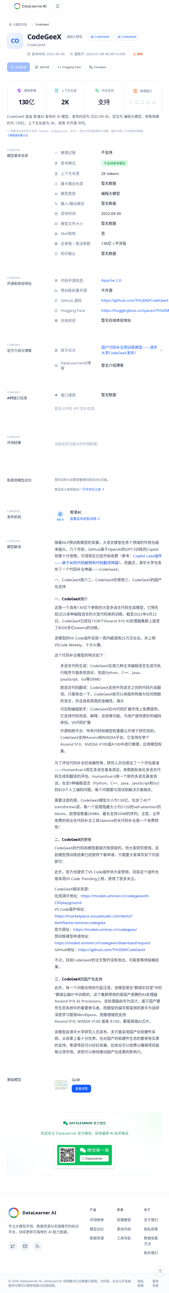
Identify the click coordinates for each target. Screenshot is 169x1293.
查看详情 (81, 1088)
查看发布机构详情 (83, 519)
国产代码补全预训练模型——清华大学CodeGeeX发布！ (129, 350)
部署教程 (124, 1220)
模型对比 (97, 1229)
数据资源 (97, 1238)
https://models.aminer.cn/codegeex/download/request (102, 943)
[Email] (25, 1246)
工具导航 (124, 1238)
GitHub (44, 67)
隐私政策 (151, 1229)
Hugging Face (71, 67)
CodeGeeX (128, 36)
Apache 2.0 (111, 280)
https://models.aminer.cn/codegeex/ (105, 929)
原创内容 (124, 1229)
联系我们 (151, 1253)
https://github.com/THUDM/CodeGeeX (134, 300)
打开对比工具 (91, 489)
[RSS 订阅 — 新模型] (37, 1246)
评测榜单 (97, 1220)
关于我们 (151, 1220)
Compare (100, 67)
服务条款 (155, 1283)
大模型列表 (20, 24)
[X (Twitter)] (12, 1246)
